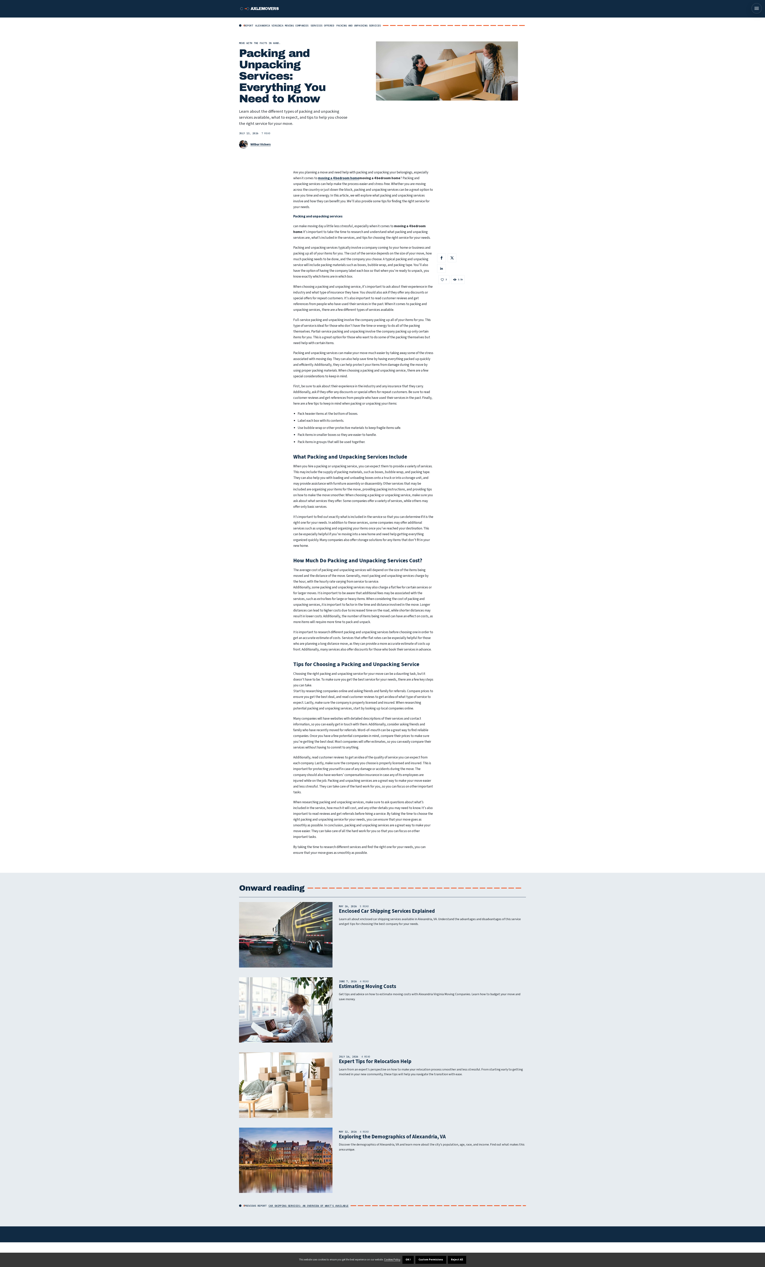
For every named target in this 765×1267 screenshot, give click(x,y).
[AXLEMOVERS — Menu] (756, 8)
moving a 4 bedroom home (338, 178)
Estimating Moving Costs (367, 986)
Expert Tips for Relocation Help (375, 1061)
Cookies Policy (392, 1259)
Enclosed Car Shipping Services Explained (387, 911)
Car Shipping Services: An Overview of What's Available (309, 1205)
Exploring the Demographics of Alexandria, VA (392, 1137)
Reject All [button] (457, 1259)
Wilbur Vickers (260, 144)
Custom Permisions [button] (431, 1259)
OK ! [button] (408, 1259)
